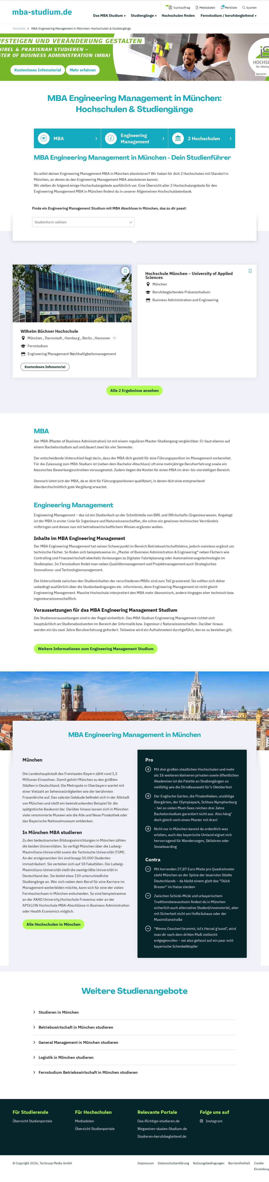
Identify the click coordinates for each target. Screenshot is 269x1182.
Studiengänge (142, 15)
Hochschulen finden (178, 15)
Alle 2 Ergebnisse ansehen (134, 390)
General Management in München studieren (78, 1042)
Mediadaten (84, 1121)
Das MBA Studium (108, 15)
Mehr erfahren (83, 70)
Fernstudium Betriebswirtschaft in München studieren (88, 1072)
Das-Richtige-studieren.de (158, 1121)
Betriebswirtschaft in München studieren (76, 1027)
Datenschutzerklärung (173, 1163)
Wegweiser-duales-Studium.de (162, 1128)
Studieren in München (59, 1012)
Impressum (145, 1163)
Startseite (19, 28)
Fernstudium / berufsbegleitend (227, 15)
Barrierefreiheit (239, 1163)
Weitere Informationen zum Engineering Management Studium (96, 648)
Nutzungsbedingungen (208, 1163)
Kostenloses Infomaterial (37, 70)
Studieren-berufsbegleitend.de (161, 1136)
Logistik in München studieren (66, 1057)
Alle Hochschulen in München (53, 924)
